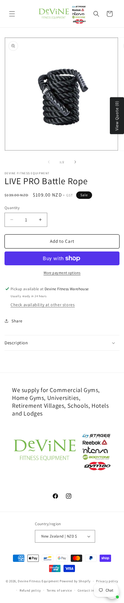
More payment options (62, 272)
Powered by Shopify (75, 581)
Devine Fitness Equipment (38, 581)
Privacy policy (107, 581)
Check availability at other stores (43, 304)
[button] (12, 13)
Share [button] (17, 321)
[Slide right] (75, 162)
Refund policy (30, 590)
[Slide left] (48, 162)
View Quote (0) (116, 116)
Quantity (12, 207)
